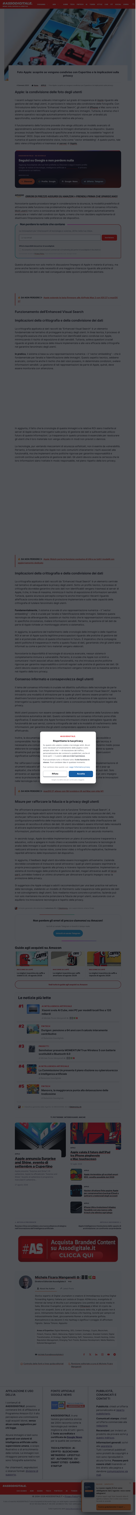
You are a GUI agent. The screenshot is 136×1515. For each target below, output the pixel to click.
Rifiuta (55, 773)
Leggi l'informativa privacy (79, 767)
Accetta (81, 773)
